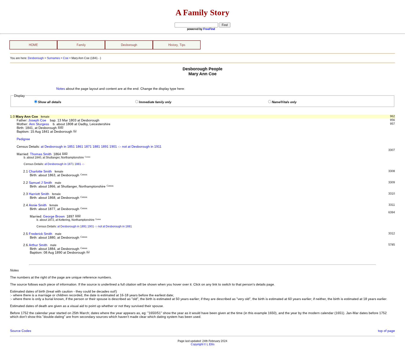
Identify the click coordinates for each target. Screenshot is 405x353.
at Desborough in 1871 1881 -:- (64, 164)
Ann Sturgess (39, 124)
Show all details (49, 102)
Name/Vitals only (284, 102)
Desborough (129, 45)
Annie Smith (38, 205)
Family (81, 45)
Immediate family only (155, 102)
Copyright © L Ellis (202, 344)
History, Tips (176, 45)
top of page (386, 331)
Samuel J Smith (40, 182)
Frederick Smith (40, 234)
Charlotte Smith (40, 171)
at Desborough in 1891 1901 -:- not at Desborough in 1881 (94, 226)
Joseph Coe (37, 120)
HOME (33, 45)
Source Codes (20, 331)
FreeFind (209, 29)
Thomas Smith (41, 154)
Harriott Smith (39, 194)
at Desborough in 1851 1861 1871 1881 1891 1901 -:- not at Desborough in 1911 (101, 146)
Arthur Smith (38, 245)
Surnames (53, 58)
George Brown (54, 216)
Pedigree (23, 139)
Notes (60, 88)
